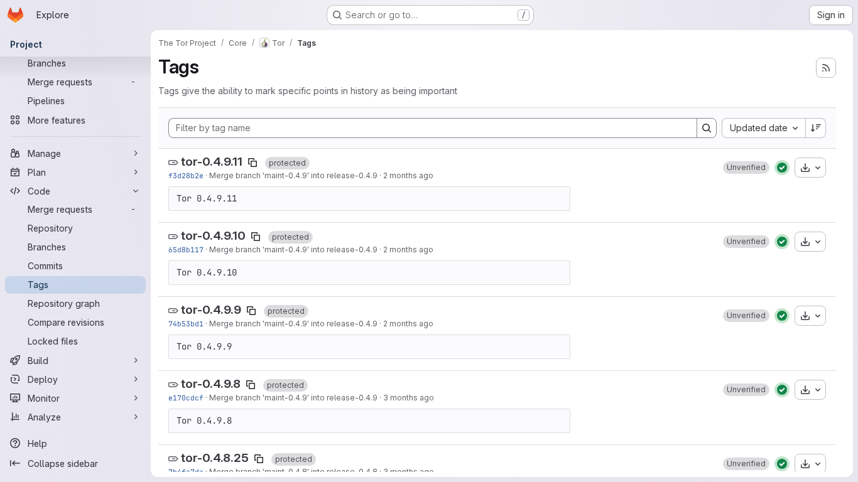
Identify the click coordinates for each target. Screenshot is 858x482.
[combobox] (763, 128)
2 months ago (408, 175)
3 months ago (408, 397)
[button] (746, 167)
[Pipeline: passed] (782, 167)
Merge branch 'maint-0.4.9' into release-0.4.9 (293, 175)
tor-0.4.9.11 (211, 161)
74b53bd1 (186, 323)
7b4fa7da (186, 471)
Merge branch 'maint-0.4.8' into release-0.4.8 (293, 471)
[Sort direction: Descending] (816, 128)
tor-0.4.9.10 (213, 235)
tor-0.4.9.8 (211, 384)
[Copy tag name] (252, 162)
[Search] (707, 128)
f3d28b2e (186, 175)
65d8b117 (186, 249)
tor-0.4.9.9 (211, 310)
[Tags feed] (826, 68)
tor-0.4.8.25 (215, 458)
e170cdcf (186, 397)
